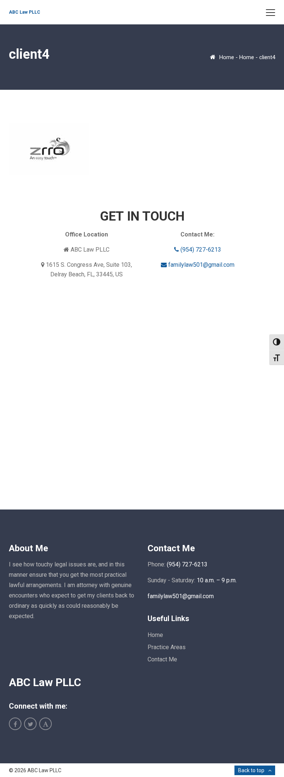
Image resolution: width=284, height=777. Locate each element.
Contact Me (162, 659)
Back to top (251, 770)
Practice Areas (167, 647)
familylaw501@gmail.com (200, 264)
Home (226, 57)
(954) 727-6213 (200, 249)
